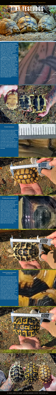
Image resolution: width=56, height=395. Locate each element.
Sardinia (3, 66)
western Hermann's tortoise (5, 59)
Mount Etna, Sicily (10, 287)
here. (13, 222)
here (4, 148)
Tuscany (5, 68)
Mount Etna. (15, 69)
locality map (10, 280)
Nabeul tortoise (4, 57)
